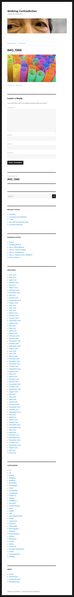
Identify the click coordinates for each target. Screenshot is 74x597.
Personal (12, 523)
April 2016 (12, 399)
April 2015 (12, 417)
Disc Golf (12, 503)
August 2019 (13, 323)
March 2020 (13, 313)
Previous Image (12, 43)
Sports (11, 544)
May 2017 (12, 374)
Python (11, 536)
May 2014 (12, 430)
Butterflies (13, 483)
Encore (11, 242)
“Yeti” (11, 219)
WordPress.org (14, 582)
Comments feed (14, 579)
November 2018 (14, 341)
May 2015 (12, 415)
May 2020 (12, 310)
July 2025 (12, 285)
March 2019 (13, 333)
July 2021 (12, 295)
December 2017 (14, 361)
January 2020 (14, 315)
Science (12, 541)
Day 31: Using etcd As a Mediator (20, 255)
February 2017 (14, 379)
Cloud (11, 488)
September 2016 (15, 389)
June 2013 (12, 453)
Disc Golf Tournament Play (18, 222)
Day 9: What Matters (16, 247)
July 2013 (12, 450)
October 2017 (13, 366)
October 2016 (14, 387)
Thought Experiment (16, 549)
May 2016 (12, 397)
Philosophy (13, 526)
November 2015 (14, 407)
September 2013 (15, 445)
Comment (11, 107)
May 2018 (12, 354)
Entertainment (14, 506)
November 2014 (14, 425)
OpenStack (13, 521)
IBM (10, 513)
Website (10, 153)
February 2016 (14, 404)
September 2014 (15, 427)
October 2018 (13, 343)
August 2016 (13, 392)
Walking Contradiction (22, 11)
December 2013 (14, 437)
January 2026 (14, 282)
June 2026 (12, 275)
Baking (11, 475)
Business (12, 480)
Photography (13, 529)
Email (10, 144)
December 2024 (14, 293)
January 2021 (13, 298)
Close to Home (14, 257)
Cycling (11, 498)
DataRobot (13, 501)
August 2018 (13, 348)
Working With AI (15, 245)
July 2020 (12, 305)
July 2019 (12, 326)
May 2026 (12, 277)
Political (12, 531)
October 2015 (13, 409)
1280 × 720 (19, 85)
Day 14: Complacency (16, 252)
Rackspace (13, 539)
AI (10, 470)
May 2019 (12, 328)
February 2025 (14, 290)
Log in (11, 574)
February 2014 (14, 435)
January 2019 (13, 338)
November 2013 (14, 440)
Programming (14, 534)
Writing (12, 557)
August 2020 (13, 303)
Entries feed (13, 577)
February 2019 (14, 336)
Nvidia (11, 518)
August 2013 (13, 448)
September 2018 (15, 346)
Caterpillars (13, 485)
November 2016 (14, 384)
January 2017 (13, 381)
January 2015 (13, 422)
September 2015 (15, 412)
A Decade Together (16, 224)
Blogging (12, 478)
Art (10, 473)
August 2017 (13, 371)
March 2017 (13, 376)
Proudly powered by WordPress (31, 591)
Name (10, 135)
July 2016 (12, 394)
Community (13, 490)
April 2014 (12, 432)
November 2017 (14, 364)
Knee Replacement (16, 516)
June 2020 (12, 308)
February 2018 (14, 359)
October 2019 (14, 318)
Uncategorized (14, 554)
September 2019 (15, 321)
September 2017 (15, 369)
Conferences (13, 493)
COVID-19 (12, 496)
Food (11, 508)
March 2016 (13, 402)
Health (11, 511)
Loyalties (12, 214)
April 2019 (12, 331)
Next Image (21, 43)
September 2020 (15, 300)
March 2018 (13, 356)
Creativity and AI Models (18, 217)
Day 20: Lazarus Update (17, 250)
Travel (11, 551)
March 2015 (13, 420)
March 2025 (13, 287)
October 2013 (13, 442)
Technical (12, 546)
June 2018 (12, 351)
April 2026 (13, 280)
